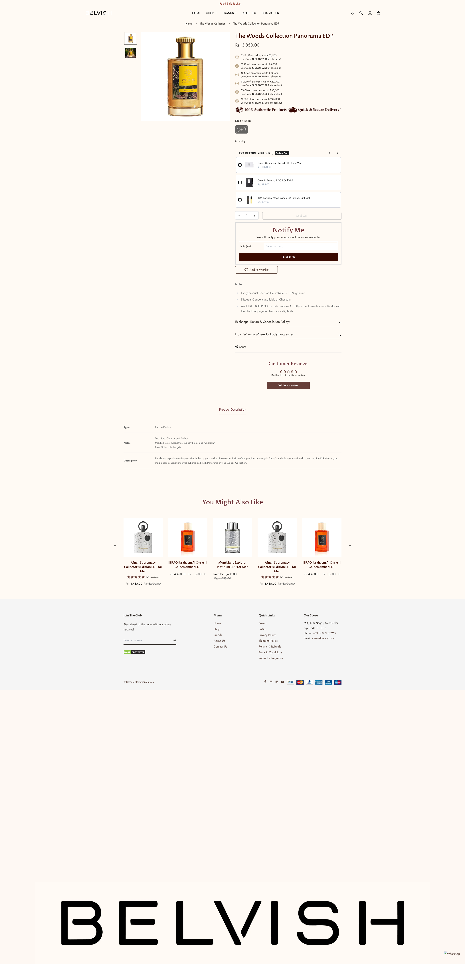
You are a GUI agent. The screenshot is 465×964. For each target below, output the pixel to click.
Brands (228, 13)
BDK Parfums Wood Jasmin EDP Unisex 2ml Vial (284, 198)
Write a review (288, 385)
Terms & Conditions (270, 652)
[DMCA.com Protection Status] (150, 652)
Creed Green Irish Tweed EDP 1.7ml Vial (279, 163)
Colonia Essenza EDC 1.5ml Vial (275, 180)
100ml (241, 129)
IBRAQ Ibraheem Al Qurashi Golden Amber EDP (187, 565)
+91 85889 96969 (324, 633)
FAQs (262, 629)
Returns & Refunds (270, 646)
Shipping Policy (268, 641)
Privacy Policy (267, 635)
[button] (136, 577)
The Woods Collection (213, 24)
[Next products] (337, 153)
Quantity (240, 141)
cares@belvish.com (323, 638)
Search (263, 623)
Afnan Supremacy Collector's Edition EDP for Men (143, 567)
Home (196, 13)
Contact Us (270, 13)
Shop (210, 13)
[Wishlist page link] (352, 13)
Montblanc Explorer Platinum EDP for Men (232, 565)
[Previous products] (329, 153)
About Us (249, 13)
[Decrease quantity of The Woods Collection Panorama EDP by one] (239, 215)
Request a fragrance (271, 658)
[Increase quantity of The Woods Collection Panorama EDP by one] (254, 215)
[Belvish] (98, 13)
